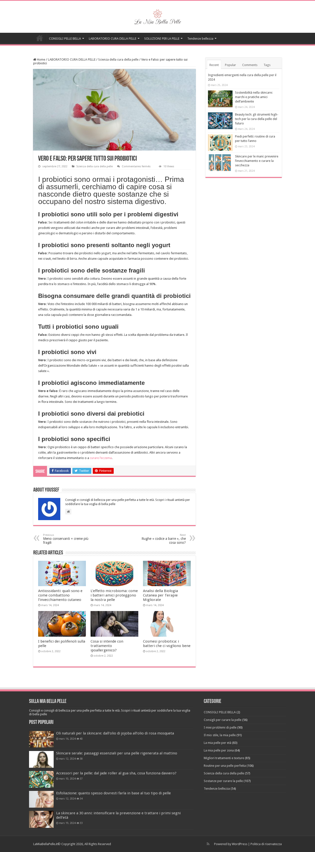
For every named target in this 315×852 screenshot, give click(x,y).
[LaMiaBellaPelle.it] (157, 16)
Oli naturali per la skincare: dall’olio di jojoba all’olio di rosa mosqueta (115, 733)
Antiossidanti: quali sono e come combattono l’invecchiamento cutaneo (60, 595)
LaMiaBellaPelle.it (45, 844)
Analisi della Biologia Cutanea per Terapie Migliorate (160, 595)
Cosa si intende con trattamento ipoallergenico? (107, 645)
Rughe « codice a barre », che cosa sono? (164, 539)
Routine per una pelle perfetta (225, 765)
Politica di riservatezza (266, 844)
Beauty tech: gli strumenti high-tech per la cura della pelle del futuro (256, 119)
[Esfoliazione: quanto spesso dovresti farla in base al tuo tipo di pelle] (41, 799)
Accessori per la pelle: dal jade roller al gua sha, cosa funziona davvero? (116, 773)
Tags (267, 65)
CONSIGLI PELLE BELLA (65, 38)
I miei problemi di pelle (220, 727)
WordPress (239, 844)
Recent (214, 65)
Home (40, 59)
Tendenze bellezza (200, 38)
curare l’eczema (101, 458)
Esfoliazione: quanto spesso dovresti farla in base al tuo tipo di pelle (113, 793)
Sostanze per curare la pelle (223, 781)
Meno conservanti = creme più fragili (65, 539)
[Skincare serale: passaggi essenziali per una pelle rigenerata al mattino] (41, 759)
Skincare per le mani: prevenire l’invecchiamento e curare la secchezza (256, 160)
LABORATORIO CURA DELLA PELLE (112, 38)
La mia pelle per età (217, 743)
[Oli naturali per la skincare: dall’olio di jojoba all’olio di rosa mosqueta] (41, 739)
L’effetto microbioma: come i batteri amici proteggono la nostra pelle (114, 595)
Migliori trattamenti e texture (224, 758)
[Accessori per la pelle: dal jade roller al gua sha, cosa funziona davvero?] (41, 779)
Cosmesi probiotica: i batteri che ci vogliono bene (166, 643)
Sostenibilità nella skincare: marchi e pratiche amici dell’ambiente (254, 97)
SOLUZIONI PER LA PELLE (161, 38)
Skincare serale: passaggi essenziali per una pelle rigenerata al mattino (116, 753)
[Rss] (208, 844)
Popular (230, 65)
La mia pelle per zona (219, 750)
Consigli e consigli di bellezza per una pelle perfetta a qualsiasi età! (39, 38)
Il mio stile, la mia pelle (220, 735)
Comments (249, 65)
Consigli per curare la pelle (222, 720)
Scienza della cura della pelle (118, 59)
